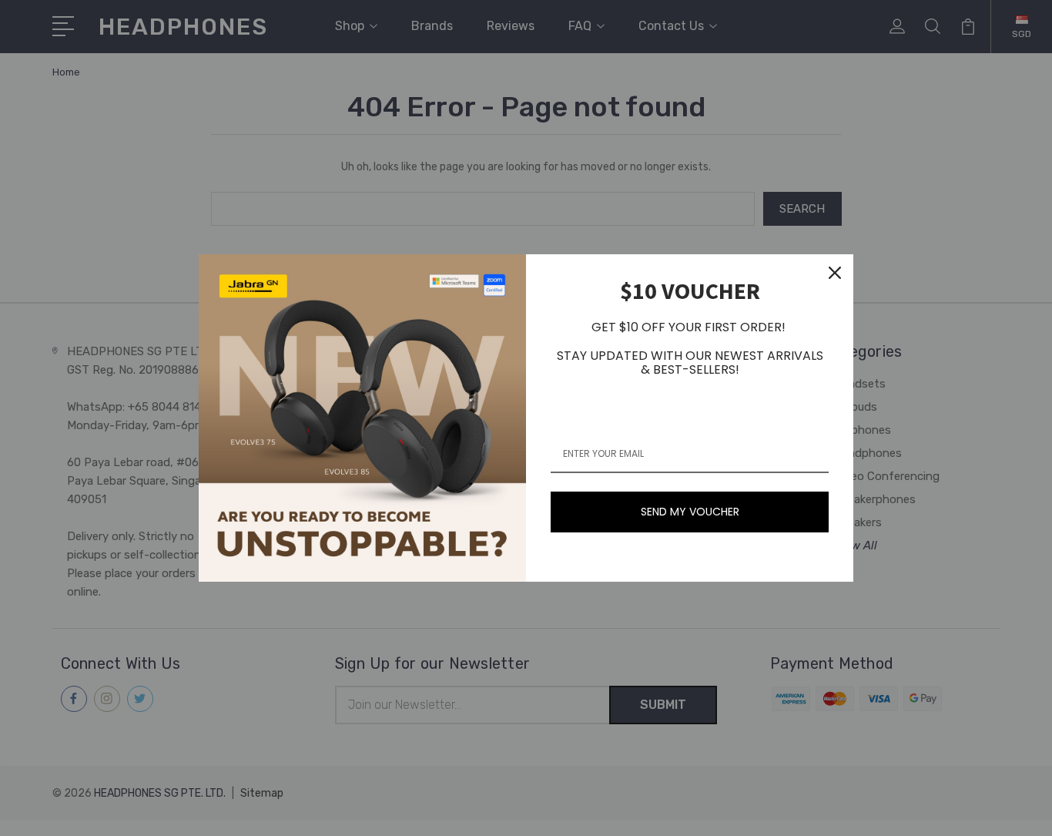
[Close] (834, 272)
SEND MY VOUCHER (690, 511)
